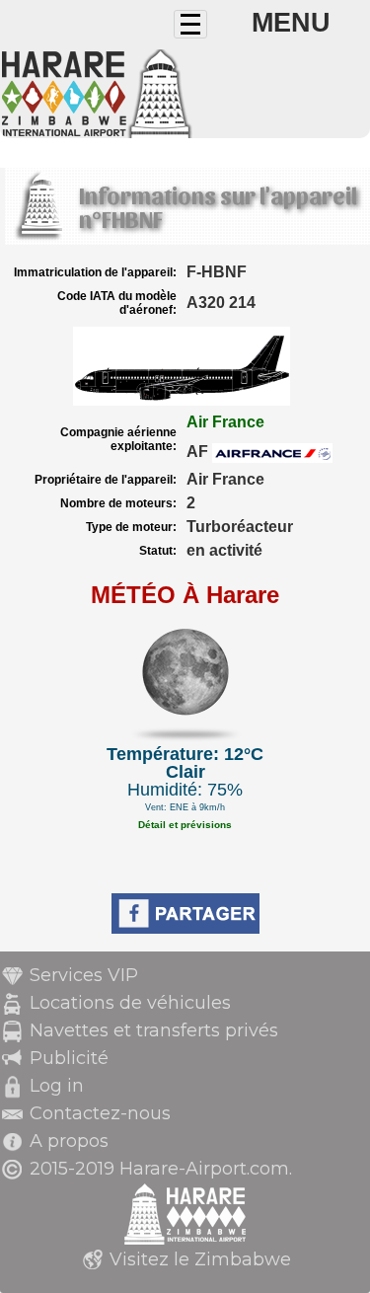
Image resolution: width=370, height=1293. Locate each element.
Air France (225, 422)
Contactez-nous (100, 1113)
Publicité (69, 1058)
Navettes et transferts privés (154, 1030)
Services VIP (84, 975)
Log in (57, 1086)
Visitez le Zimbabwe (200, 1259)
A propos (69, 1141)
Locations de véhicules (130, 1003)
